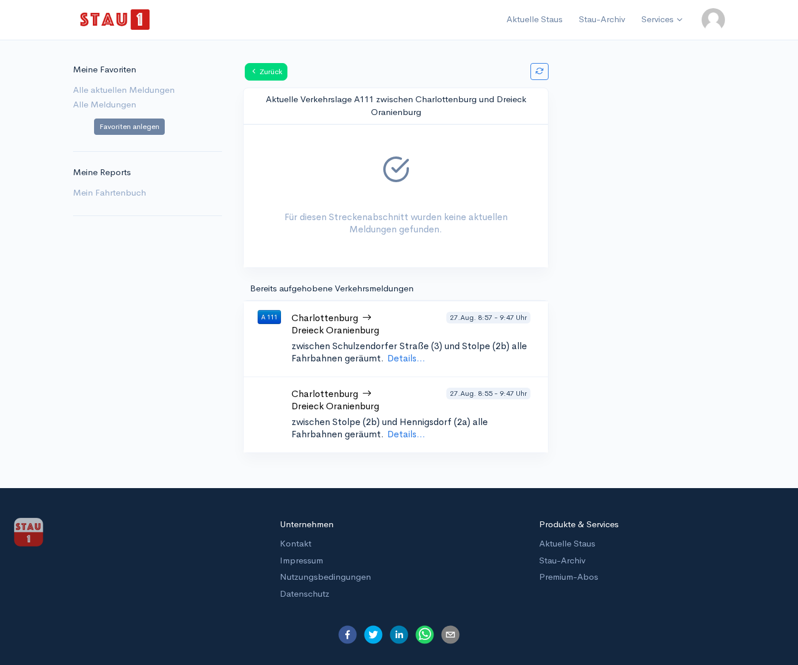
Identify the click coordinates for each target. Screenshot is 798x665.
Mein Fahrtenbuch (109, 192)
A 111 (269, 317)
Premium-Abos (568, 576)
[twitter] (373, 634)
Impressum (301, 560)
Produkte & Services (579, 524)
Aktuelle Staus (534, 19)
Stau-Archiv (602, 19)
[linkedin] (399, 634)
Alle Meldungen (104, 104)
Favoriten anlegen (129, 126)
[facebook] (347, 634)
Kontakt (295, 543)
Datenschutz (304, 593)
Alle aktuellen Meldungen (124, 89)
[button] (713, 20)
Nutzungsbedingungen (325, 576)
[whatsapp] (424, 634)
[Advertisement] (651, 245)
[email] (450, 634)
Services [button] (657, 19)
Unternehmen (307, 524)
